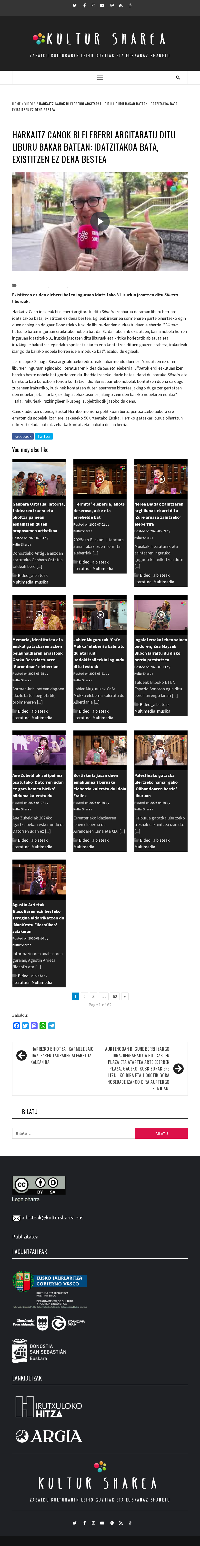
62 (115, 996)
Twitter (44, 436)
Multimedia (79, 285)
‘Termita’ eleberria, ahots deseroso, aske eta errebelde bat (99, 510)
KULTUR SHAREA (100, 1483)
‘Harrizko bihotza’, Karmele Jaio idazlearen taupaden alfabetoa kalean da (61, 1055)
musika (41, 582)
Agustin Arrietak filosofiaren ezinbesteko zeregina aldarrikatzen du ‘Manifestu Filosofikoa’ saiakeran (38, 918)
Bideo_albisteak (33, 285)
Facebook (23, 436)
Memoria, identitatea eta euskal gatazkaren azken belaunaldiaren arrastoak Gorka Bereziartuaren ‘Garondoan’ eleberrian (37, 653)
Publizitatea (25, 1236)
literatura (58, 285)
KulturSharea (58, 277)
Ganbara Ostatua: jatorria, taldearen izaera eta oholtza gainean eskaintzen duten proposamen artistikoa (38, 517)
